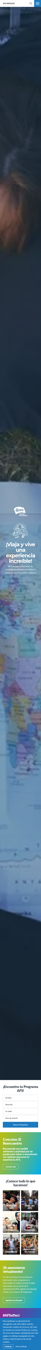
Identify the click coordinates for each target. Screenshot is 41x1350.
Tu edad (8, 1111)
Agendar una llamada (14, 1300)
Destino (8, 1097)
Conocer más (11, 1166)
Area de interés (11, 1118)
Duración (9, 1104)
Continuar (8, 1346)
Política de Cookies (29, 1330)
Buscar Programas (20, 1124)
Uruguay (20, 511)
